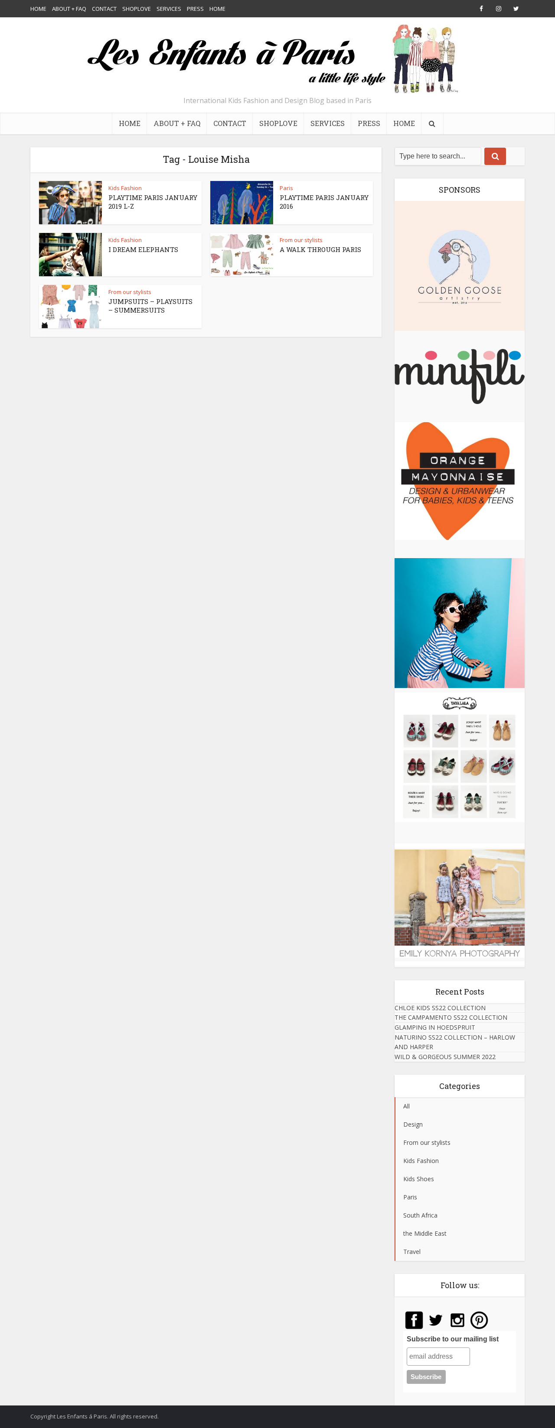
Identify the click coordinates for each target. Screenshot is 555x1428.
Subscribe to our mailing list (453, 1339)
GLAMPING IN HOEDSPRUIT (435, 1027)
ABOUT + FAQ (69, 9)
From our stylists (301, 240)
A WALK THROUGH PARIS (320, 249)
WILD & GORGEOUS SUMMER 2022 (445, 1057)
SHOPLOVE (136, 9)
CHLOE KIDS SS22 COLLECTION (440, 1008)
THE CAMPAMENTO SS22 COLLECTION (451, 1017)
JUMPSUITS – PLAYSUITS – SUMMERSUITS (150, 305)
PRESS (195, 9)
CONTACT (104, 9)
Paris (286, 188)
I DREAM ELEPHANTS (143, 249)
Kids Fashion (125, 188)
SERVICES (169, 9)
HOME (38, 9)
